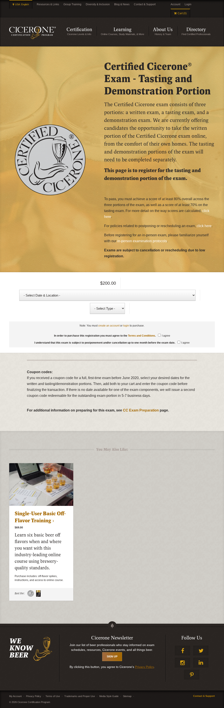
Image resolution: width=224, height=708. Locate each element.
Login (188, 4)
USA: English (22, 4)
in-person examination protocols (142, 241)
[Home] (32, 32)
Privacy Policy (144, 667)
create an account (108, 325)
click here (204, 226)
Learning (131, 31)
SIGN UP (112, 656)
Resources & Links (48, 4)
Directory (200, 31)
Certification (81, 31)
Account (175, 4)
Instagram (182, 662)
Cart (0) (182, 13)
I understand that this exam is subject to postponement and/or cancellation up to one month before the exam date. (112, 342)
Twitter (200, 650)
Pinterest (191, 675)
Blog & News (122, 4)
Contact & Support (145, 4)
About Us (165, 31)
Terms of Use (53, 696)
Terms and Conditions (141, 335)
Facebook (182, 650)
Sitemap (127, 696)
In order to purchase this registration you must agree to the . (112, 335)
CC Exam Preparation (141, 410)
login (126, 325)
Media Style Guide (109, 696)
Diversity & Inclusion (98, 4)
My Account (15, 696)
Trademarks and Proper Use (79, 696)
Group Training (72, 4)
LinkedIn (200, 662)
